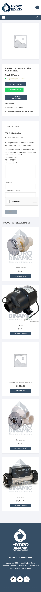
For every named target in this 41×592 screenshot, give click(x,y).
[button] (14, 90)
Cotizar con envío (16, 84)
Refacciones (18, 107)
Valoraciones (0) (13, 126)
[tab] (20, 126)
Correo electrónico (13, 190)
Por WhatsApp (15, 89)
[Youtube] (27, 579)
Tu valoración (11, 163)
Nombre (9, 182)
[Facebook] (14, 579)
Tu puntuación (11, 157)
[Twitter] (20, 579)
